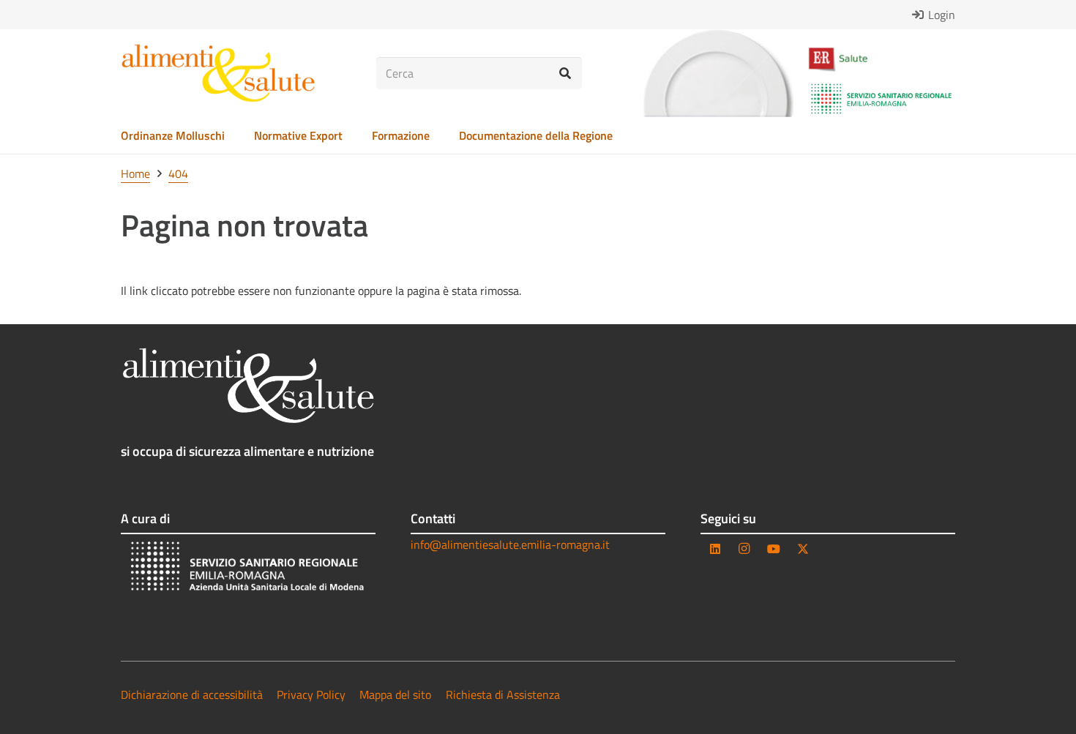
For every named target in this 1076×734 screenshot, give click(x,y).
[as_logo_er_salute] (881, 59)
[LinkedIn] (715, 548)
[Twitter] (803, 548)
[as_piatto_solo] (718, 73)
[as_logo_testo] (218, 73)
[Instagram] (744, 548)
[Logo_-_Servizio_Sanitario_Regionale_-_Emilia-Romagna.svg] (881, 98)
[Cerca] (565, 73)
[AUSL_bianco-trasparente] (248, 568)
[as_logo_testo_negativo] (248, 386)
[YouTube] (773, 548)
